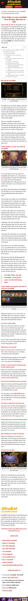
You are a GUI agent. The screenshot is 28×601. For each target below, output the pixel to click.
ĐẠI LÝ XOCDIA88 (7, 559)
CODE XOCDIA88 (7, 562)
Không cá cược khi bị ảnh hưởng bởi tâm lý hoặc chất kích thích (15, 65)
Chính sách (12, 529)
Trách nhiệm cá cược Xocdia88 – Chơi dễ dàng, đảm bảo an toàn (13, 50)
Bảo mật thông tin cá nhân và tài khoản (16, 75)
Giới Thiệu (5, 529)
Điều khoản (19, 529)
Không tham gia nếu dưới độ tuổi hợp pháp (16, 73)
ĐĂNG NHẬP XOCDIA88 (9, 540)
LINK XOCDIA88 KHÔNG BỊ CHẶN (12, 565)
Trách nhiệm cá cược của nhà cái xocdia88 (13, 56)
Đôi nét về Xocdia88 (10, 53)
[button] (2, 2)
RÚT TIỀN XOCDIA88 (8, 546)
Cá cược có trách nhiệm (13, 61)
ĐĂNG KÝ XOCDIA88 (8, 543)
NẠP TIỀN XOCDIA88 (8, 548)
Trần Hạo (17, 530)
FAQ (12, 530)
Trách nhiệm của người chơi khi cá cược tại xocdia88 (15, 59)
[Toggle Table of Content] (23, 47)
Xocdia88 (3, 11)
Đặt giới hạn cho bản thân (13, 63)
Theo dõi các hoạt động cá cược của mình (15, 68)
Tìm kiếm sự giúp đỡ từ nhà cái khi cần (16, 70)
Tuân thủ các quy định (12, 76)
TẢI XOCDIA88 (6, 551)
